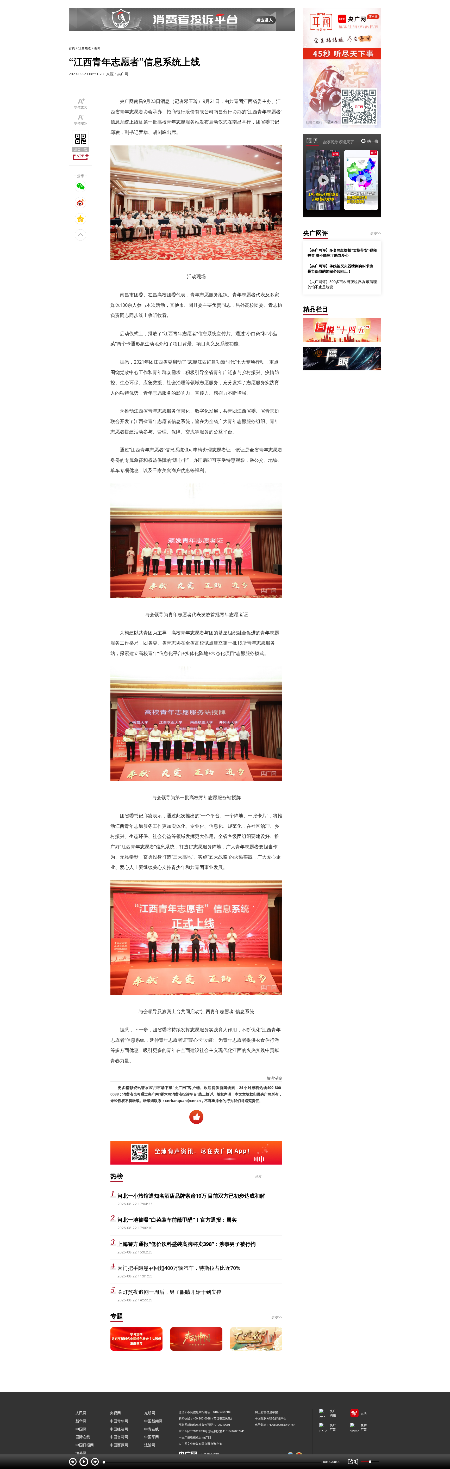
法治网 (149, 1444)
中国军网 (151, 1436)
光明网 (149, 1412)
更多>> (276, 1317)
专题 (116, 1316)
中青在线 (151, 1429)
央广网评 (315, 233)
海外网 (81, 1452)
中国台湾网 (119, 1436)
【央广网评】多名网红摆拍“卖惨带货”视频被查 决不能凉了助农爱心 (342, 252)
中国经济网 (119, 1429)
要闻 (97, 48)
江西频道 (84, 48)
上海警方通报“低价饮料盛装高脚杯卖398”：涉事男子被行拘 (186, 1243)
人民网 (81, 1412)
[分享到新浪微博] (80, 202)
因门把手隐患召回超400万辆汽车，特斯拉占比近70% (178, 1267)
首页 (72, 48)
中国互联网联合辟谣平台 (270, 1418)
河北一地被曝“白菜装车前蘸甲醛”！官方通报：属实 (177, 1219)
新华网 (81, 1420)
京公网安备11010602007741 (226, 1431)
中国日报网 (85, 1444)
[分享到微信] (80, 186)
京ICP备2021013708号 (193, 1431)
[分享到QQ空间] (80, 218)
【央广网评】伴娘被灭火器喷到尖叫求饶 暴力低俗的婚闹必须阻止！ (340, 268)
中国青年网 (119, 1420)
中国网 (81, 1429)
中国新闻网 (153, 1420)
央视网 (115, 1412)
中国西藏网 (119, 1444)
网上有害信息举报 (266, 1412)
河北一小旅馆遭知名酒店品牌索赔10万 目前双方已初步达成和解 (191, 1195)
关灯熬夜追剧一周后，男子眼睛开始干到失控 (169, 1291)
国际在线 (83, 1436)
